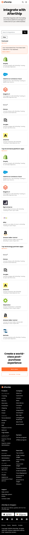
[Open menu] (26, 2)
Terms (9, 525)
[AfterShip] (7, 2)
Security (14, 525)
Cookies (20, 525)
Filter (4, 37)
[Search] (23, 2)
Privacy (4, 525)
